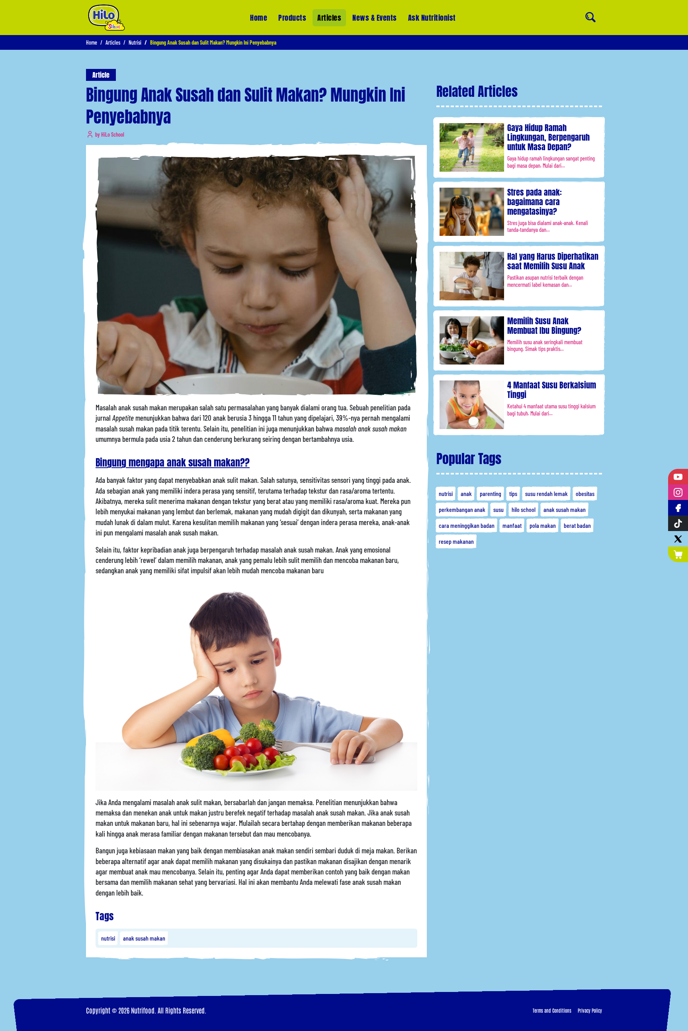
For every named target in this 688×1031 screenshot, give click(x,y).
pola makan (543, 525)
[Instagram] (678, 492)
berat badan (577, 525)
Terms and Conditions (552, 1010)
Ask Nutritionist (432, 17)
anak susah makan (144, 938)
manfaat (512, 525)
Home (258, 17)
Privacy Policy (590, 1010)
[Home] (106, 17)
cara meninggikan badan (466, 525)
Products (292, 17)
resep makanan (456, 541)
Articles (329, 17)
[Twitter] (678, 539)
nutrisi (108, 938)
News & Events (374, 17)
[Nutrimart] (678, 554)
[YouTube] (678, 476)
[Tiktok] (678, 523)
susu (498, 509)
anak (466, 493)
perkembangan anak (462, 509)
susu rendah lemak (546, 493)
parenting (490, 493)
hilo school (524, 509)
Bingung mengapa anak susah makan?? (173, 462)
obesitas (585, 493)
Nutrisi (135, 42)
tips (513, 493)
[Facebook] (678, 508)
